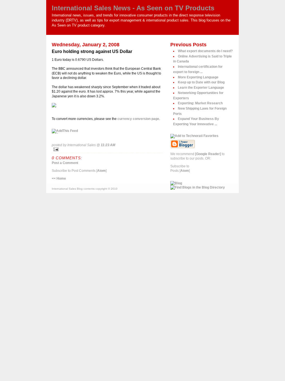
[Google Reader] (208, 154)
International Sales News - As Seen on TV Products (133, 8)
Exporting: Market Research (200, 103)
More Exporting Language (198, 77)
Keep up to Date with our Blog (201, 82)
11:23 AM (108, 145)
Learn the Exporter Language (201, 87)
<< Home (59, 178)
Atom (101, 170)
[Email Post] (107, 149)
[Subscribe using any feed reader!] (107, 131)
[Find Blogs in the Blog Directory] (201, 187)
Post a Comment (65, 163)
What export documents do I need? (205, 51)
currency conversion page (138, 118)
